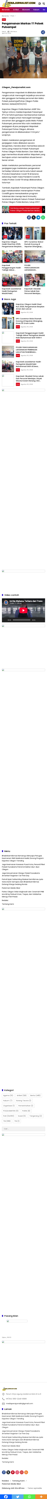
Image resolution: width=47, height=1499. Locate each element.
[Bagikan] (43, 32)
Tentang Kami (8, 904)
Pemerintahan (25, 1106)
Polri (4, 19)
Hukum (7, 1100)
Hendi (4, 31)
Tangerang (36, 1116)
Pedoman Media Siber (11, 888)
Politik (26, 1111)
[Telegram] (38, 217)
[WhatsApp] (43, 217)
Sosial (22, 1116)
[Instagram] (17, 1472)
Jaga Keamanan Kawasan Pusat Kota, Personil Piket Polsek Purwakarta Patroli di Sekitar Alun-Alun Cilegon (23, 867)
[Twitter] (34, 217)
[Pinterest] (13, 1472)
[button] (39, 3)
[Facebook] (29, 217)
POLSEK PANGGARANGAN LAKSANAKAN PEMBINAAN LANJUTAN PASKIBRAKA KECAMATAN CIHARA (33, 267)
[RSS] (26, 1472)
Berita (35, 1095)
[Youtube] (22, 1472)
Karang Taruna (23, 1100)
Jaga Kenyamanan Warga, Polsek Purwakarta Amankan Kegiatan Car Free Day (21, 874)
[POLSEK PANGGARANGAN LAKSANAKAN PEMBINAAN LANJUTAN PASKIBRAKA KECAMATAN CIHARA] (34, 256)
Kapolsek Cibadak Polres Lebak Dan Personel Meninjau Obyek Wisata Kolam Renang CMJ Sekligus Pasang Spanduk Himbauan (33, 291)
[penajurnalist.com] (19, 3)
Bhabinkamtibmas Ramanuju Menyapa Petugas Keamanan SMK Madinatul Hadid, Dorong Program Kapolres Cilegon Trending (23, 858)
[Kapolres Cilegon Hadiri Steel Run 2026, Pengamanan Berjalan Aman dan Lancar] (12, 233)
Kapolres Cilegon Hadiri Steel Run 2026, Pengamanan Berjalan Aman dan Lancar (11, 244)
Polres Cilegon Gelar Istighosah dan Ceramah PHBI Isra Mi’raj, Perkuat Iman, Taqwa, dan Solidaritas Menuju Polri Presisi (23, 894)
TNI (7, 1121)
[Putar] (5, 620)
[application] (23, 610)
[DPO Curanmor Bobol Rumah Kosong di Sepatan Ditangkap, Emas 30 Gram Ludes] (34, 233)
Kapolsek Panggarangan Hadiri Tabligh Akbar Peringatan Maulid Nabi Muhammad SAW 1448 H (12, 267)
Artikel (22, 1095)
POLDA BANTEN (11, 1111)
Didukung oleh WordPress (13, 1488)
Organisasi (9, 1106)
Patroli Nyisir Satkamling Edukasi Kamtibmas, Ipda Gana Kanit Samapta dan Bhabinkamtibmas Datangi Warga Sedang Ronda (22, 881)
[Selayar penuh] (42, 620)
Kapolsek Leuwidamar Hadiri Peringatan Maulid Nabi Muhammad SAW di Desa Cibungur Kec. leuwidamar (11, 291)
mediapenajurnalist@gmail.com (19, 1403)
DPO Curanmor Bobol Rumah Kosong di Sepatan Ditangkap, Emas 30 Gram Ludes (33, 244)
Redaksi (5, 900)
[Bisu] (38, 620)
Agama (8, 1095)
